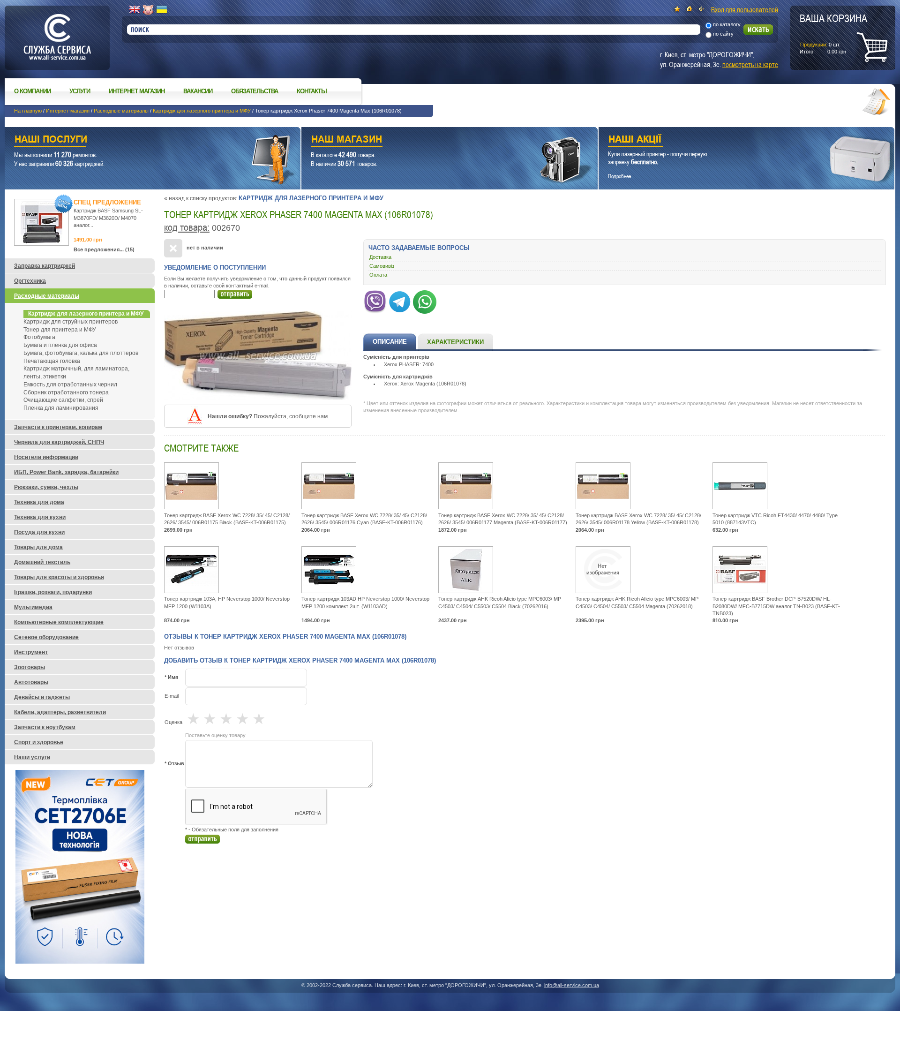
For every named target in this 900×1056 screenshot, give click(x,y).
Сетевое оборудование (46, 637)
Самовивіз (381, 266)
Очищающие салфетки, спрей (63, 400)
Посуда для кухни (39, 532)
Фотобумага (39, 337)
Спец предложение (107, 202)
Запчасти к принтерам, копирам (58, 427)
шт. (833, 33)
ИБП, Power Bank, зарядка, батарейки (66, 472)
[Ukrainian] (161, 10)
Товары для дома (38, 547)
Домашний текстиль (42, 562)
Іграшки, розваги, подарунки (53, 592)
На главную (28, 110)
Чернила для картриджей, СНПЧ (59, 442)
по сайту (723, 34)
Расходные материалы (121, 110)
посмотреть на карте (750, 64)
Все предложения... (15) (104, 249)
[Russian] (148, 10)
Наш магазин (433, 140)
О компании (32, 91)
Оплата (378, 275)
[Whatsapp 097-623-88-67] (424, 300)
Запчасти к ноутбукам (44, 727)
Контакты (312, 91)
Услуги (79, 91)
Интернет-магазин (68, 110)
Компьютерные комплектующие (59, 622)
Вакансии (197, 91)
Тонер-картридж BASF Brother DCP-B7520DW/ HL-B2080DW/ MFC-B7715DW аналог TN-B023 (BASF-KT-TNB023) (776, 606)
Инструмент (31, 652)
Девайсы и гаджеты (42, 697)
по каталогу (727, 24)
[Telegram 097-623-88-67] (400, 300)
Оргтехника (30, 281)
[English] (134, 10)
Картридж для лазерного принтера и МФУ (202, 110)
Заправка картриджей (44, 266)
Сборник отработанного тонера (66, 392)
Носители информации (46, 457)
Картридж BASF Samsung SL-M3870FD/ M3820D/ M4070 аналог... (108, 218)
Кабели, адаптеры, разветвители (60, 712)
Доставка (380, 257)
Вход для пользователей (744, 9)
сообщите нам (308, 416)
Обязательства (254, 91)
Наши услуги (141, 140)
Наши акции (733, 140)
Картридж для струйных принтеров (70, 321)
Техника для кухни (40, 517)
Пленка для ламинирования (60, 408)
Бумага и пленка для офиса (60, 345)
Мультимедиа (33, 607)
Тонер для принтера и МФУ (59, 329)
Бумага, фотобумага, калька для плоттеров (80, 353)
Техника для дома (39, 502)
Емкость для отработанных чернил (70, 384)
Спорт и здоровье (38, 742)
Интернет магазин (137, 91)
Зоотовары (29, 667)
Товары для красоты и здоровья (59, 577)
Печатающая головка (51, 361)
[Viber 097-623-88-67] (375, 300)
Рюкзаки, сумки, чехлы (46, 487)
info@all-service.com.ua (571, 985)
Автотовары (31, 682)
